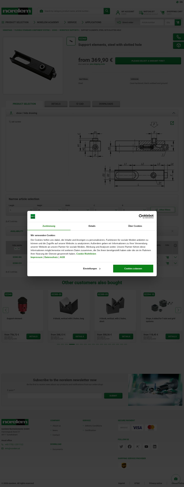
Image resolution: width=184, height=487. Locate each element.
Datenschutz (51, 257)
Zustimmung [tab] (49, 226)
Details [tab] (92, 226)
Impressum (37, 257)
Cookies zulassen (133, 268)
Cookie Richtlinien (86, 253)
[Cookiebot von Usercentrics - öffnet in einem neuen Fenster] (141, 216)
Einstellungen (90, 268)
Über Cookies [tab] (135, 226)
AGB (62, 257)
